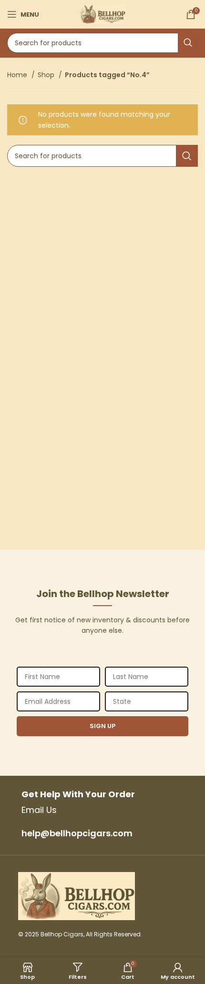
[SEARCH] (188, 43)
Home (18, 75)
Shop (47, 75)
